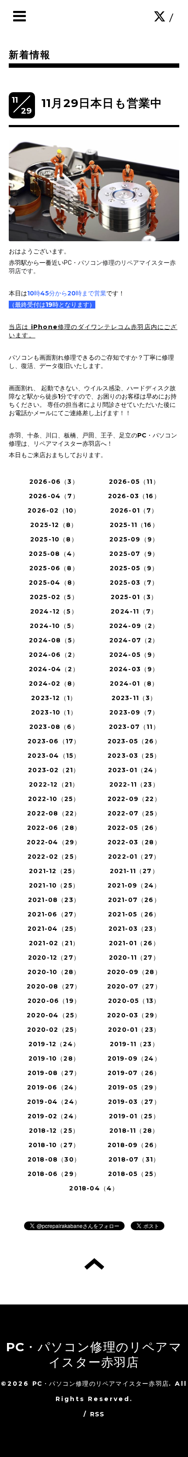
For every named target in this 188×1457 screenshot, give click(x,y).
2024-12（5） (54, 611)
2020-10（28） (54, 972)
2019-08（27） (54, 1073)
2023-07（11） (134, 727)
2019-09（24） (134, 1058)
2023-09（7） (134, 712)
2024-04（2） (54, 669)
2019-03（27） (134, 1102)
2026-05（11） (134, 482)
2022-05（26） (134, 828)
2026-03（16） (134, 496)
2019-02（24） (54, 1116)
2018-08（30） (54, 1159)
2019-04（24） (54, 1102)
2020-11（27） (134, 957)
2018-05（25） (134, 1174)
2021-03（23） (134, 929)
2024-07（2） (134, 640)
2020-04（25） (54, 1015)
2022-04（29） (54, 842)
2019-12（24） (54, 1044)
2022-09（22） (134, 799)
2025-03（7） (134, 582)
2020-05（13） (134, 1001)
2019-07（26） (134, 1073)
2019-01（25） (134, 1116)
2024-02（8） (54, 683)
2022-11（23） (134, 784)
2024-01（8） (134, 683)
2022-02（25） (54, 856)
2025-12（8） (53, 525)
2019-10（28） (54, 1058)
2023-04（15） (54, 756)
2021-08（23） (54, 900)
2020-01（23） (134, 1030)
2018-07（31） (134, 1159)
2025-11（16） (134, 525)
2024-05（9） (134, 655)
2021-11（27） (134, 871)
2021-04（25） (54, 929)
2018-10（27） (54, 1145)
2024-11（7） (134, 611)
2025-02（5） (54, 597)
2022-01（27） (134, 856)
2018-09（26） (134, 1145)
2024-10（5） (54, 626)
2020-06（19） (54, 1001)
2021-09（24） (134, 885)
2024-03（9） (134, 669)
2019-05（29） (134, 1087)
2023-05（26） (134, 741)
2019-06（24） (53, 1087)
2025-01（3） (134, 597)
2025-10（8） (54, 539)
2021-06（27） (54, 914)
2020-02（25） (53, 1030)
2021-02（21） (54, 943)
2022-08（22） (53, 813)
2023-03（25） (134, 756)
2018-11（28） (134, 1130)
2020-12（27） (54, 957)
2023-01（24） (134, 770)
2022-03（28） (134, 842)
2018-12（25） (54, 1130)
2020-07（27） (134, 986)
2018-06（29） (54, 1174)
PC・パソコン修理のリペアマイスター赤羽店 (94, 1354)
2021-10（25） (54, 885)
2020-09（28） (134, 972)
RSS (97, 1414)
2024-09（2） (134, 626)
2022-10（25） (54, 799)
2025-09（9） (134, 539)
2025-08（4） (54, 554)
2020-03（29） (134, 1015)
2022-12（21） (54, 784)
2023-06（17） (54, 741)
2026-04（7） (54, 496)
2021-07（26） (134, 900)
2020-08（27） (54, 986)
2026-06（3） (54, 482)
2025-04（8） (54, 582)
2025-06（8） (54, 568)
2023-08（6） (54, 727)
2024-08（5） (54, 640)
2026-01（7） (134, 510)
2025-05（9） (134, 568)
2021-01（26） (134, 943)
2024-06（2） (54, 655)
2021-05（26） (134, 914)
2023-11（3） (134, 698)
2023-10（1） (54, 712)
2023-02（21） (54, 770)
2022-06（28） (54, 828)
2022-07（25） (134, 813)
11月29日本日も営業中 (102, 103)
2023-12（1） (54, 698)
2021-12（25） (54, 871)
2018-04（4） (93, 1188)
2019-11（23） (134, 1044)
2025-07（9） (134, 554)
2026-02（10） (54, 510)
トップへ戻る (94, 1264)
